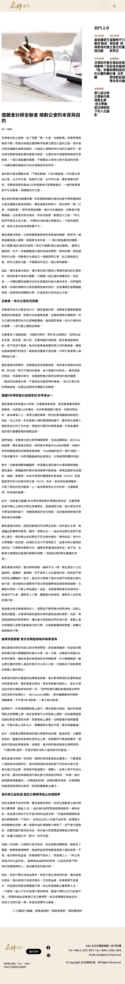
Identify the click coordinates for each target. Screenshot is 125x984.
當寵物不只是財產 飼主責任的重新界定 (117, 45)
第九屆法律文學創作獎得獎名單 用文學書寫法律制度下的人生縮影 (101, 104)
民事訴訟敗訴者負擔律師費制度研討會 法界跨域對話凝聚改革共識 (117, 71)
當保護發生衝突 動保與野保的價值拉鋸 (101, 45)
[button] (103, 6)
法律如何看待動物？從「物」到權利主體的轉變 (101, 69)
